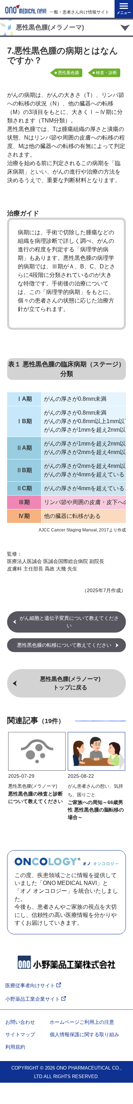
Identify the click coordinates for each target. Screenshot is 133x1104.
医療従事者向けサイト (30, 985)
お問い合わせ (20, 1022)
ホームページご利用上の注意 (82, 1022)
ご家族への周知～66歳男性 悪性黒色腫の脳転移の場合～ (96, 809)
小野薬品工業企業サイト (33, 999)
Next (122, 761)
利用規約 (15, 1047)
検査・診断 (106, 72)
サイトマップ (20, 1034)
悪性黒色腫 (68, 72)
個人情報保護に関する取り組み (84, 1034)
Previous (10, 761)
